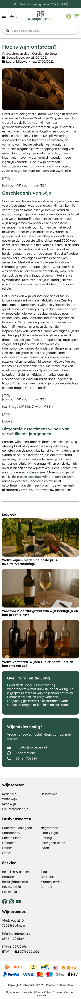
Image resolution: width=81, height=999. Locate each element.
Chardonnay (11, 833)
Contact (46, 887)
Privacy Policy (43, 992)
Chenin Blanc (11, 838)
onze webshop (30, 477)
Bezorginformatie (15, 882)
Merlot (6, 853)
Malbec (7, 848)
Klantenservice (51, 882)
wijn (59, 450)
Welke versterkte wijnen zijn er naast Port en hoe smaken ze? (37, 664)
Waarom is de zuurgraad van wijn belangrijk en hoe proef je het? (40, 613)
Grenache (9, 843)
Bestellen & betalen (16, 872)
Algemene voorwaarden (19, 992)
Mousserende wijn (15, 809)
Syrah (44, 848)
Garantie (41, 995)
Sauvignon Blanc (52, 843)
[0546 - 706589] (9, 759)
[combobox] (40, 31)
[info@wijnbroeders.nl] (9, 747)
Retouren (9, 877)
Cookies (57, 992)
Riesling (46, 838)
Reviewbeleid (11, 887)
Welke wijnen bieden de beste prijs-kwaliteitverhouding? (30, 562)
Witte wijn (9, 799)
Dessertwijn (49, 794)
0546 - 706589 (26, 759)
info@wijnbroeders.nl (31, 747)
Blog (43, 872)
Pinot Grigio (49, 833)
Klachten (69, 992)
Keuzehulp (9, 892)
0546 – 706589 (13, 939)
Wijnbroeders (11, 166)
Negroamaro (49, 828)
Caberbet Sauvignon (17, 828)
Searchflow (66, 985)
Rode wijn (9, 794)
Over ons (47, 877)
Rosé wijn (9, 804)
